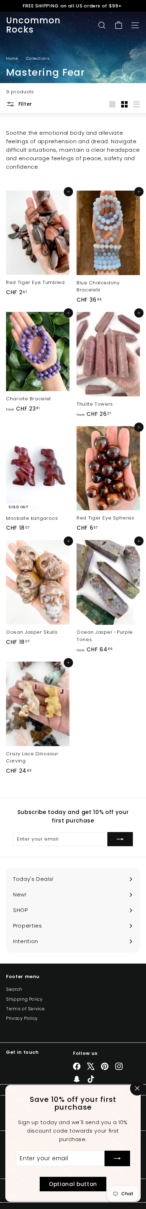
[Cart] (118, 25)
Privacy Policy (22, 1018)
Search (14, 989)
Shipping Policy (24, 999)
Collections (38, 58)
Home (12, 58)
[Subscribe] (117, 1158)
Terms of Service (25, 1009)
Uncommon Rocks (33, 25)
